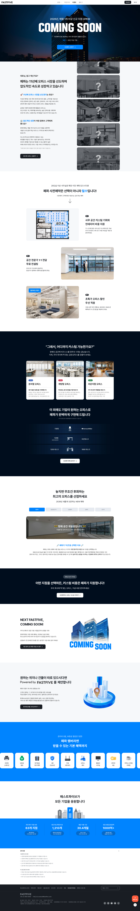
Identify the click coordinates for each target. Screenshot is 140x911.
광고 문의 (53, 888)
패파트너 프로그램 (81, 888)
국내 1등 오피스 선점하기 (29, 156)
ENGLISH (33, 888)
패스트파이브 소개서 (24, 888)
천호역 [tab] (36, 509)
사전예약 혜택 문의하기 (69, 461)
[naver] (115, 903)
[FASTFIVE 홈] (7, 2)
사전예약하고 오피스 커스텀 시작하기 (69, 595)
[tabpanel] (70, 535)
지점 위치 (67, 2)
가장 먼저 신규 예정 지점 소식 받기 (32, 646)
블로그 (81, 2)
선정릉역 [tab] (70, 509)
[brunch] (118, 903)
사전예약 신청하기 (69, 47)
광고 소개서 (59, 888)
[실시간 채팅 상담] (135, 898)
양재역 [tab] (86, 509)
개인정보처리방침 (71, 888)
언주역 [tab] (103, 509)
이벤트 (74, 2)
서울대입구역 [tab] (53, 509)
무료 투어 (128, 2)
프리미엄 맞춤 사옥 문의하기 (30, 707)
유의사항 (22, 851)
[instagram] (108, 903)
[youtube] (111, 903)
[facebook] (105, 903)
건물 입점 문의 (46, 888)
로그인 (135, 2)
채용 (65, 888)
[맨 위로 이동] (135, 904)
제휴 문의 (39, 888)
